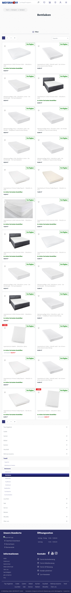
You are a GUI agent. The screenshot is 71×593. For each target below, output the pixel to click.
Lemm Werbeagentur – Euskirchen (60, 591)
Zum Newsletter (45, 574)
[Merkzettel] (44, 2)
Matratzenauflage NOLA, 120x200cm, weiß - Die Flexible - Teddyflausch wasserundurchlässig (16, 129)
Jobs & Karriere (7, 575)
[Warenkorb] (50, 2)
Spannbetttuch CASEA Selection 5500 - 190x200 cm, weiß (51, 253)
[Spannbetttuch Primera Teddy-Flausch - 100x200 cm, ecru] (52, 176)
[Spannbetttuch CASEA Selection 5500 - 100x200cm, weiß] (19, 208)
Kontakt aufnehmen (46, 571)
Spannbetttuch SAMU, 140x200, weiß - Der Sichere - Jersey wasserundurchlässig (51, 379)
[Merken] (5, 46)
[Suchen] (38, 2)
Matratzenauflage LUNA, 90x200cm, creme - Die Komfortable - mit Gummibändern (17, 159)
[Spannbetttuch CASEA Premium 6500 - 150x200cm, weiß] (19, 302)
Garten (24, 584)
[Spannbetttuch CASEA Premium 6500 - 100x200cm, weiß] (52, 85)
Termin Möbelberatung (47, 563)
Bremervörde (10, 547)
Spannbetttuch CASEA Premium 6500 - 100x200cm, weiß (51, 97)
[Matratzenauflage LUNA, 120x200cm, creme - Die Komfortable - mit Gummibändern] (19, 85)
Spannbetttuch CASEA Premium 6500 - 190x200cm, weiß (18, 253)
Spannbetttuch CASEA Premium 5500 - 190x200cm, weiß (18, 65)
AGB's (5, 558)
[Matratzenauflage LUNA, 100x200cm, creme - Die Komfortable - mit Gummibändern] (52, 273)
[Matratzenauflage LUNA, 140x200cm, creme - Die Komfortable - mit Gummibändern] (19, 273)
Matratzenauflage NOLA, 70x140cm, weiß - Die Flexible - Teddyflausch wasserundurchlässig (52, 129)
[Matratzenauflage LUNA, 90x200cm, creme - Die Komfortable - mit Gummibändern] (19, 147)
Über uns (5, 569)
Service (30, 587)
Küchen (37, 584)
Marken (37, 587)
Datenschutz (6, 564)
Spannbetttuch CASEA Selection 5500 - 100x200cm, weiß (18, 221)
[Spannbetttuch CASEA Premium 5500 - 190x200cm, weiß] (19, 53)
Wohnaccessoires (55, 584)
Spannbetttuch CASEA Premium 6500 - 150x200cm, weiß (18, 315)
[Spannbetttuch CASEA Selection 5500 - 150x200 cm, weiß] (52, 208)
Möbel (31, 584)
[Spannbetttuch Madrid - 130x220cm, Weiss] (52, 399)
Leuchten (17, 587)
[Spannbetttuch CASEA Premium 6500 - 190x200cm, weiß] (19, 241)
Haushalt (45, 584)
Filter (37, 32)
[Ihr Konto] (60, 2)
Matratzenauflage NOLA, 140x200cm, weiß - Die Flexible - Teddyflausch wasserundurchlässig (50, 159)
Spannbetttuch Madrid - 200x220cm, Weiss (15, 346)
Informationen (10, 554)
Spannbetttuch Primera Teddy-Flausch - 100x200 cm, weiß (18, 188)
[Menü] (66, 2)
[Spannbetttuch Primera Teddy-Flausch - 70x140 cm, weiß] (19, 399)
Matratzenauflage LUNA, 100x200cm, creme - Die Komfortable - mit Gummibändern (50, 285)
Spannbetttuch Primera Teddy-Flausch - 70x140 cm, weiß (18, 411)
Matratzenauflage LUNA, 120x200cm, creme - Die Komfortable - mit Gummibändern (17, 97)
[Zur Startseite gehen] (10, 2)
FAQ (4, 578)
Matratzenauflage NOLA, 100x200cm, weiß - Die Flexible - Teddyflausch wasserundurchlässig (50, 315)
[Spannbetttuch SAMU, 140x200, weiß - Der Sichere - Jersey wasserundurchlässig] (52, 367)
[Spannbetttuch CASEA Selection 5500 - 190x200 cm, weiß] (52, 241)
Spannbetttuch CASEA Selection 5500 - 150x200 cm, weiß (51, 221)
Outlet (17, 584)
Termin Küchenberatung (47, 559)
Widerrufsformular (8, 567)
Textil (65, 584)
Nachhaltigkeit (7, 572)
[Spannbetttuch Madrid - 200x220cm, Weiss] (19, 335)
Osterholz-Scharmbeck (13, 541)
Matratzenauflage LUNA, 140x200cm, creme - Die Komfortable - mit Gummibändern (17, 285)
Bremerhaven (10, 544)
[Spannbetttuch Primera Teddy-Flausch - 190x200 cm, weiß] (19, 367)
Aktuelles (45, 587)
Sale (24, 587)
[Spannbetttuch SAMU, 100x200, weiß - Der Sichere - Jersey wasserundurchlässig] (52, 53)
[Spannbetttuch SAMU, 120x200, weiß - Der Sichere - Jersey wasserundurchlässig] (52, 335)
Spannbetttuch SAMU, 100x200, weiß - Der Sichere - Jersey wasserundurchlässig (51, 65)
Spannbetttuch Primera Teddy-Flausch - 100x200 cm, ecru (51, 188)
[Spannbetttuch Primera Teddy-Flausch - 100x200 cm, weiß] (19, 176)
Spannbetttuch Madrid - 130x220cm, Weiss (49, 410)
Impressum (6, 561)
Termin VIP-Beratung (46, 567)
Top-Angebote (8, 584)
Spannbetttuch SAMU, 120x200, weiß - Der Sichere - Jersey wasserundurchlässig (51, 347)
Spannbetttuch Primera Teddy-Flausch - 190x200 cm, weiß (18, 379)
